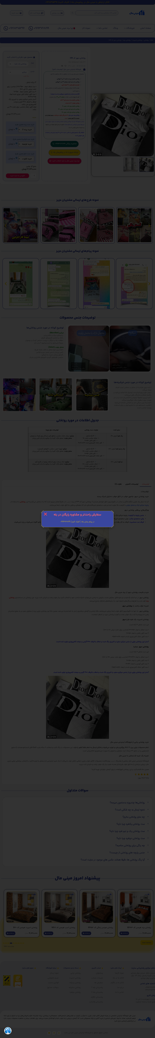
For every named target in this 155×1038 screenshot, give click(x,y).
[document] (77, 519)
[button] (45, 514)
